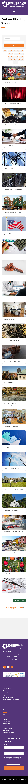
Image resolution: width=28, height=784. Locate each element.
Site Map (15, 781)
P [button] (17, 56)
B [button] (11, 50)
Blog (4, 695)
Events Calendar (21, 604)
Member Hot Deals (7, 728)
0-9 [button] (5, 50)
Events (4, 690)
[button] (19, 600)
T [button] (11, 59)
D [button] (17, 50)
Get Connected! (14, 768)
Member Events (6, 721)
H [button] (12, 53)
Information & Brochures (18, 607)
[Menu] (14, 11)
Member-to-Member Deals (9, 726)
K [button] (19, 53)
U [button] (14, 59)
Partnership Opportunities (9, 732)
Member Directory (7, 688)
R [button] (22, 56)
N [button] (11, 56)
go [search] (14, 45)
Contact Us (12, 607)
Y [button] (14, 62)
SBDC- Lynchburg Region (9, 686)
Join (4, 714)
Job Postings (6, 730)
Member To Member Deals (13, 606)
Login (4, 717)
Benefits (5, 719)
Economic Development (8, 697)
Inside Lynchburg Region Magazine (11, 699)
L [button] (22, 53)
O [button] (14, 56)
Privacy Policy (21, 781)
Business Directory (7, 604)
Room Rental (6, 702)
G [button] (9, 53)
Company (6, 750)
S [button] (8, 59)
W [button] (19, 59)
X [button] (22, 59)
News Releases (14, 604)
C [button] (14, 50)
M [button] (8, 56)
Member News (6, 723)
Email (5, 744)
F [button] (22, 50)
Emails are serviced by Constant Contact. (13, 764)
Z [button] (17, 62)
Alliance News (6, 693)
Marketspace (21, 606)
